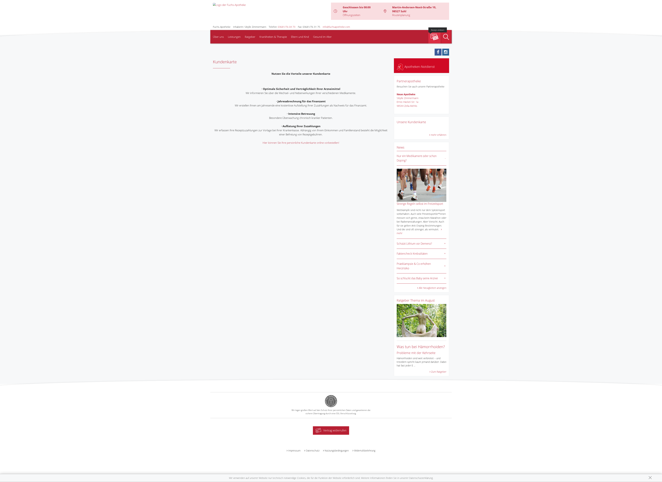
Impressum (294, 450)
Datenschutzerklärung (421, 478)
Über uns (218, 36)
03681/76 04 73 (286, 26)
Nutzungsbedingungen (337, 450)
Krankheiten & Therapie (273, 36)
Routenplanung (401, 15)
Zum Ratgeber (438, 371)
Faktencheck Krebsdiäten (412, 253)
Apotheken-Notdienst (419, 67)
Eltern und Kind (300, 36)
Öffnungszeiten (351, 15)
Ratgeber (250, 36)
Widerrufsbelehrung (364, 450)
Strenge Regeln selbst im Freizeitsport (420, 204)
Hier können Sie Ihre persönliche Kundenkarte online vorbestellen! (301, 142)
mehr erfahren (438, 134)
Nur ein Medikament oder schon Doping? (417, 158)
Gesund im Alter (322, 36)
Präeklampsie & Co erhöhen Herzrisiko (414, 266)
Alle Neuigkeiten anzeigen (432, 287)
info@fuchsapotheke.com (336, 26)
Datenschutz (312, 450)
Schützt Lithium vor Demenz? (414, 243)
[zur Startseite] (229, 4)
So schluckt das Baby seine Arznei (417, 278)
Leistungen (234, 36)
